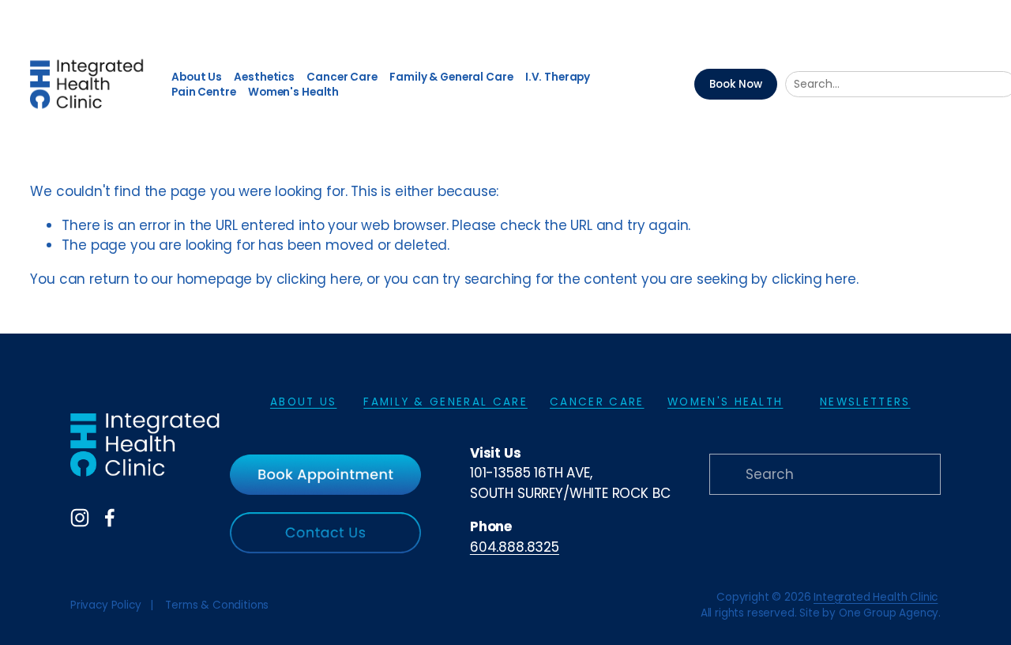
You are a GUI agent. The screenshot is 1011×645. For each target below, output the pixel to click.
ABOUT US (303, 402)
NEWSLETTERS (865, 402)
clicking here (318, 279)
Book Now (735, 84)
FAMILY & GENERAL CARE (445, 402)
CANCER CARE (597, 402)
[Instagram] (79, 517)
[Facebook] (109, 517)
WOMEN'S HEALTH (725, 402)
